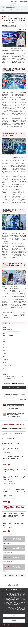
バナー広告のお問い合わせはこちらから (13, 575)
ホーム (3, 7)
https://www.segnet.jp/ (8, 335)
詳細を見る (5, 624)
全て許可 (14, 620)
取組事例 (7, 7)
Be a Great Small (13, 7)
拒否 (14, 615)
